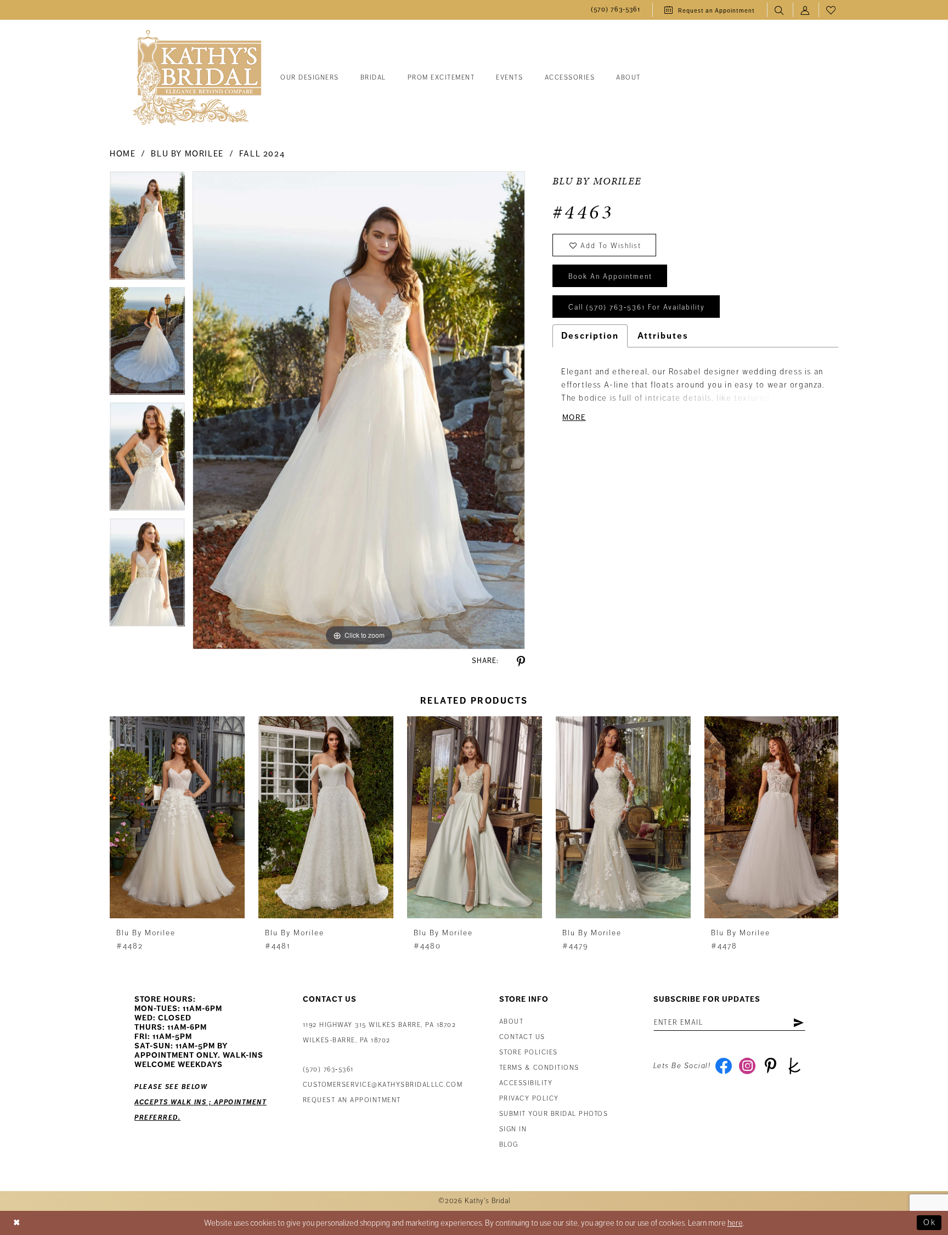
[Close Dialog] (17, 1222)
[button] (806, 10)
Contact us (522, 1037)
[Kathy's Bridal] (197, 78)
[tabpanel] (147, 229)
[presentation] (177, 817)
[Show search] (780, 10)
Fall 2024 (262, 154)
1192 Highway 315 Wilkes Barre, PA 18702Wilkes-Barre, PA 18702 (379, 1033)
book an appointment (610, 276)
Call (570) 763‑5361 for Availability (636, 307)
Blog (508, 1145)
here (735, 1223)
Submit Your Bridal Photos (553, 1114)
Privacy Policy (529, 1098)
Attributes (663, 335)
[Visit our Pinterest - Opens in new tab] (770, 1066)
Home (123, 154)
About (511, 1022)
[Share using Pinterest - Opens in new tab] (521, 661)
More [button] (574, 417)
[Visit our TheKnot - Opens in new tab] (794, 1066)
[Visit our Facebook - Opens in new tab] (723, 1066)
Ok (929, 1222)
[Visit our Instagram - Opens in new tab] (747, 1066)
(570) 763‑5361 (328, 1069)
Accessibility (526, 1083)
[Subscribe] (798, 1022)
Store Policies (528, 1052)
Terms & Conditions (539, 1068)
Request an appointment (352, 1100)
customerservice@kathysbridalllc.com (383, 1085)
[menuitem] (615, 10)
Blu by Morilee (187, 154)
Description (590, 335)
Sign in (513, 1129)
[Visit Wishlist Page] (831, 10)
